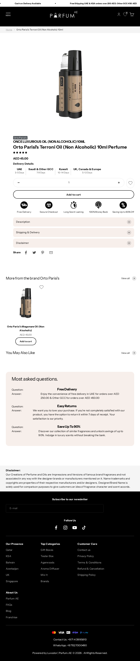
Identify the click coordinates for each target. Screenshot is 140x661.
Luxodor (52, 653)
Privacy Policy (85, 556)
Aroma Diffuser (50, 568)
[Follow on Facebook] (56, 527)
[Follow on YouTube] (74, 527)
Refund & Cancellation (90, 568)
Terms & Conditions (89, 562)
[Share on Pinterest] (43, 252)
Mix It (44, 575)
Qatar (9, 550)
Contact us (83, 550)
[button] (20, 152)
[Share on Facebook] (26, 252)
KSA (8, 556)
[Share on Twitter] (34, 252)
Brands (45, 581)
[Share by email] (51, 252)
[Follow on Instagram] (65, 527)
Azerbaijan (12, 568)
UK (8, 575)
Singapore (12, 581)
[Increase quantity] (119, 182)
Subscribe (120, 508)
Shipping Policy (86, 575)
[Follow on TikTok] (83, 527)
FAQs (9, 604)
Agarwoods (47, 562)
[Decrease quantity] (18, 182)
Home (9, 29)
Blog (8, 611)
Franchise (12, 617)
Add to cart (73, 194)
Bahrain (10, 562)
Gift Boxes (47, 550)
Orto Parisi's (20, 137)
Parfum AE (12, 598)
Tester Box (47, 556)
